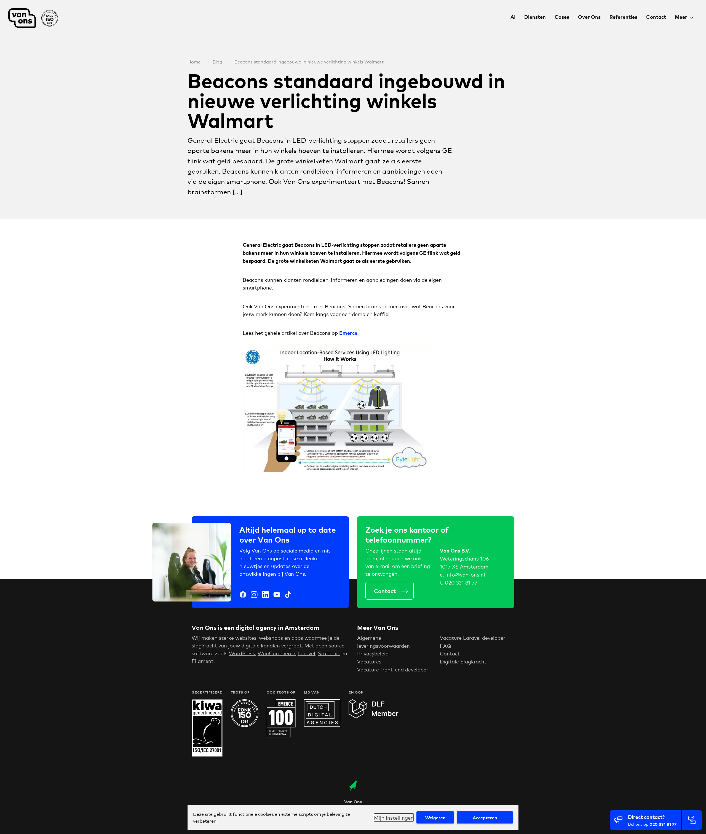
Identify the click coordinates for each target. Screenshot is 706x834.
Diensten (535, 16)
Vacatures (369, 661)
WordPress (242, 653)
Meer (681, 16)
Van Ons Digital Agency (35, 18)
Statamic (329, 653)
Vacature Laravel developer (472, 637)
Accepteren (485, 817)
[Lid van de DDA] (322, 724)
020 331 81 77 (461, 582)
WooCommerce (276, 653)
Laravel (306, 653)
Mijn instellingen (394, 817)
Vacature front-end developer (392, 669)
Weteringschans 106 (464, 558)
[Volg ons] (243, 595)
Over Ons (589, 16)
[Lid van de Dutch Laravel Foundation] (374, 716)
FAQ (445, 645)
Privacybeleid (373, 653)
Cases (562, 16)
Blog (217, 61)
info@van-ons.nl (465, 574)
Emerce (348, 332)
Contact (656, 16)
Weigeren (435, 817)
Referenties (623, 16)
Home (194, 61)
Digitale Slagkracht (463, 661)
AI (512, 16)
